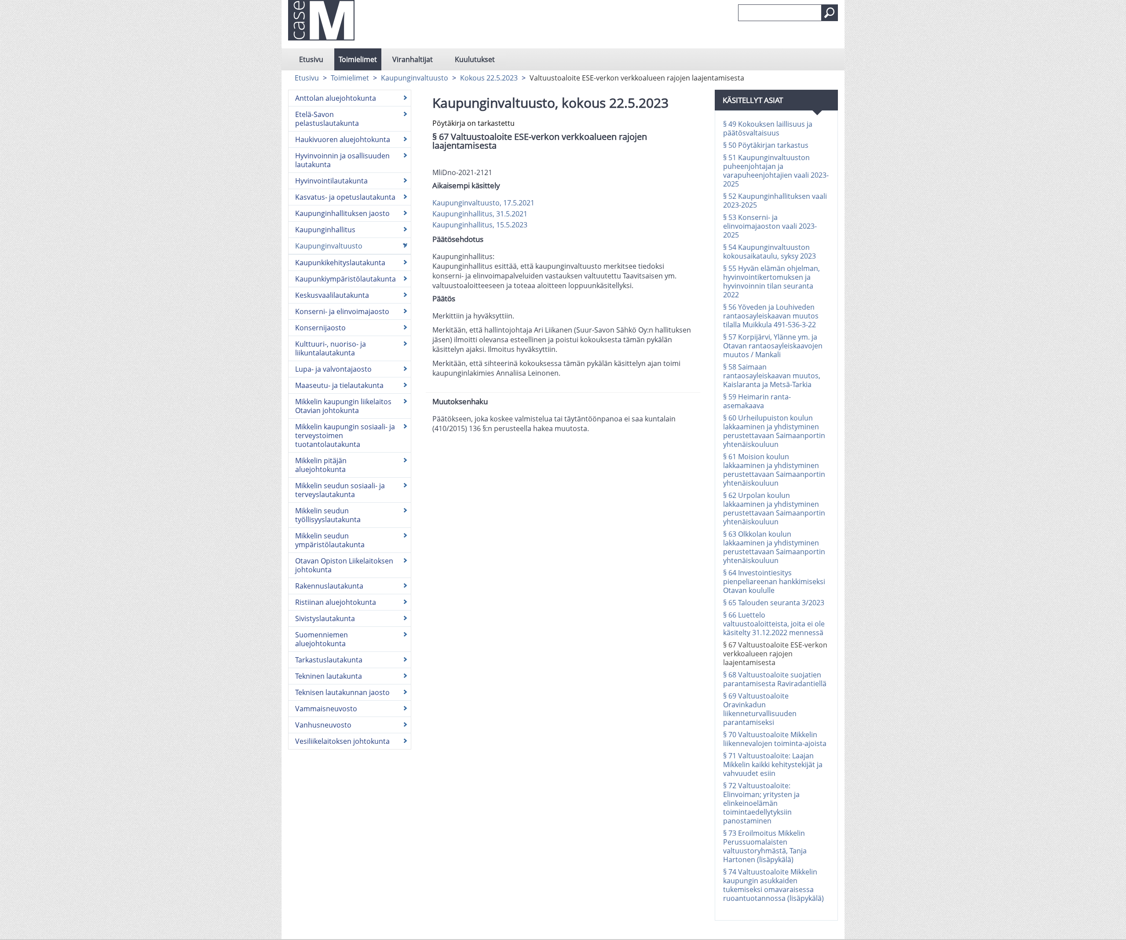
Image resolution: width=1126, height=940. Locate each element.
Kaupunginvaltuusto (414, 78)
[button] (829, 12)
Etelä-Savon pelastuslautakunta (327, 119)
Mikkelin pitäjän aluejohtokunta (321, 465)
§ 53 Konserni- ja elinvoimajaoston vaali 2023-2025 (770, 226)
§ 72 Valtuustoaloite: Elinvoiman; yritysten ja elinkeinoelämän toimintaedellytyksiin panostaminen (761, 803)
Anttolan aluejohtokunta (335, 98)
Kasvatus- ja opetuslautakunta (345, 197)
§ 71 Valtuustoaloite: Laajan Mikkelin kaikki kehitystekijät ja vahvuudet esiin (773, 764)
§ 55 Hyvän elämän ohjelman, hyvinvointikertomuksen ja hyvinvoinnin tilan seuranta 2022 (771, 281)
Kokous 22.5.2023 (489, 78)
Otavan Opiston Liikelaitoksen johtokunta (344, 565)
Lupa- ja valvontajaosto (333, 369)
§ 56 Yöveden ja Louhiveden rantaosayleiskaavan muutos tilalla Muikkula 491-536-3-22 (771, 316)
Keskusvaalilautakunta (332, 295)
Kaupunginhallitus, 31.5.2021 (479, 214)
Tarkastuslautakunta (328, 660)
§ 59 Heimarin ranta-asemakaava (757, 401)
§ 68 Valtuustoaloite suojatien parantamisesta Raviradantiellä (774, 679)
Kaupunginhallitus (325, 229)
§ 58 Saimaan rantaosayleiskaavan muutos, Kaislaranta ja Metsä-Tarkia (771, 375)
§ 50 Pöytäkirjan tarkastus (765, 145)
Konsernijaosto (320, 328)
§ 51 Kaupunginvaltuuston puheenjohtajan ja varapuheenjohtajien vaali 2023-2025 (776, 170)
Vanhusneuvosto (323, 725)
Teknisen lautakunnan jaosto (342, 692)
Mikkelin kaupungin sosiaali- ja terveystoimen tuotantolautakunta (345, 435)
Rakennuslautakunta (329, 586)
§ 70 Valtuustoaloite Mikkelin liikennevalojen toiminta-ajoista (774, 739)
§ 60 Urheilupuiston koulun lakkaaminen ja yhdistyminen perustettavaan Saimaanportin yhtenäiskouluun (774, 431)
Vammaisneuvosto (326, 708)
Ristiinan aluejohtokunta (335, 602)
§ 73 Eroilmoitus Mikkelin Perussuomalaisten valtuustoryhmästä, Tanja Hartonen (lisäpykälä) (765, 846)
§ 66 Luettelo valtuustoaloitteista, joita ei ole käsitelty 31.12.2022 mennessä (774, 624)
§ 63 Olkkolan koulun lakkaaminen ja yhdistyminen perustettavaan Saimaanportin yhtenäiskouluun (774, 547)
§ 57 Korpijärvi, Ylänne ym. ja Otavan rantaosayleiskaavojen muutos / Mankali (773, 346)
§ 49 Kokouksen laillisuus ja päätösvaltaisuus (767, 128)
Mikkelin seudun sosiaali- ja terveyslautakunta (340, 490)
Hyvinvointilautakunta (331, 181)
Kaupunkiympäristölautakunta (345, 279)
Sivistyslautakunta (325, 618)
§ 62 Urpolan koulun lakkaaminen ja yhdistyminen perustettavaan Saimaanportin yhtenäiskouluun (774, 508)
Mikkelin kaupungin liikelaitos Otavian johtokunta (343, 406)
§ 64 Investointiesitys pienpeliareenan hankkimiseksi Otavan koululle (774, 581)
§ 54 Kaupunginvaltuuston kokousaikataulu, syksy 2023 (769, 251)
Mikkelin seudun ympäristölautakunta (330, 540)
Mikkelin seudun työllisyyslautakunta (328, 515)
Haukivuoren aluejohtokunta (342, 139)
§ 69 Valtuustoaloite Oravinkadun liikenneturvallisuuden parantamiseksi (760, 709)
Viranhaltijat (412, 59)
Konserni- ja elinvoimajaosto (342, 311)
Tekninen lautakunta (328, 676)
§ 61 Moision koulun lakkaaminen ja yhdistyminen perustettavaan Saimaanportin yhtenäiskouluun (774, 469)
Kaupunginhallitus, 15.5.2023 (479, 225)
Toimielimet (358, 59)
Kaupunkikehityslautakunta (340, 262)
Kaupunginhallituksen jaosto (342, 213)
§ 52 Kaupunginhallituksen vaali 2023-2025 (775, 200)
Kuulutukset (475, 59)
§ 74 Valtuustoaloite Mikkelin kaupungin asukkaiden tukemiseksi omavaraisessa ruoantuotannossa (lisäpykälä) (773, 885)
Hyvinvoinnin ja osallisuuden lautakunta (342, 160)
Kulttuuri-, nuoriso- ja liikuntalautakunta (330, 348)
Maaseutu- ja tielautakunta (339, 385)
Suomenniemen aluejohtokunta (321, 639)
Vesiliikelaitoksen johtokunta (342, 741)
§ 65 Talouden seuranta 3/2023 (773, 602)
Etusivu (311, 59)
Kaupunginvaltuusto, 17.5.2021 (483, 203)
